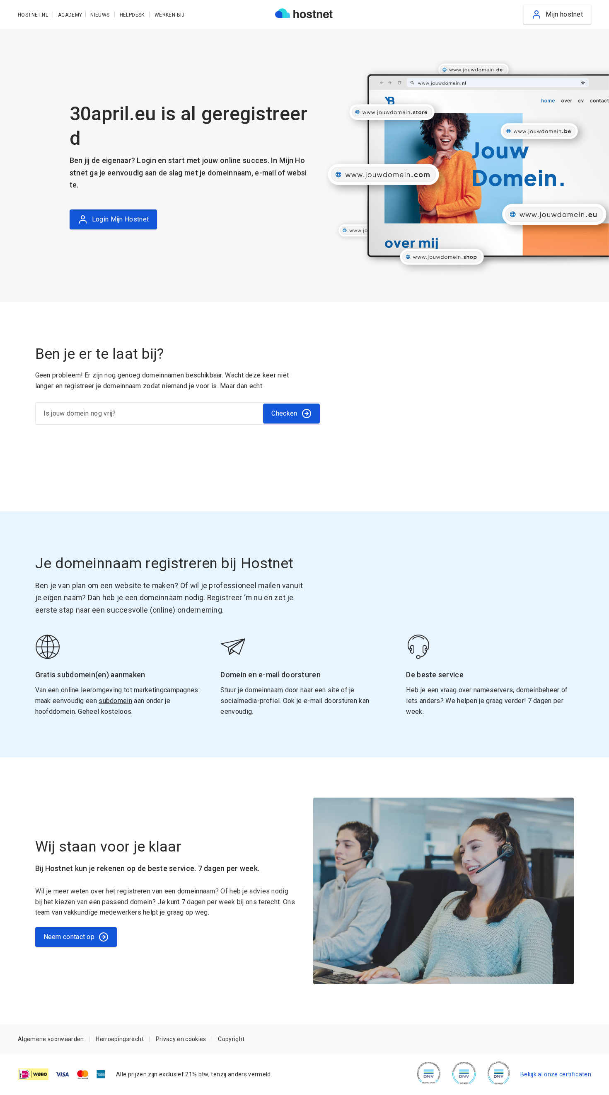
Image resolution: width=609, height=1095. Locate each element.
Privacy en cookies (181, 1039)
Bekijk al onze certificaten (555, 1074)
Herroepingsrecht (119, 1039)
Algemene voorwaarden (51, 1039)
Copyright (231, 1039)
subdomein (115, 701)
